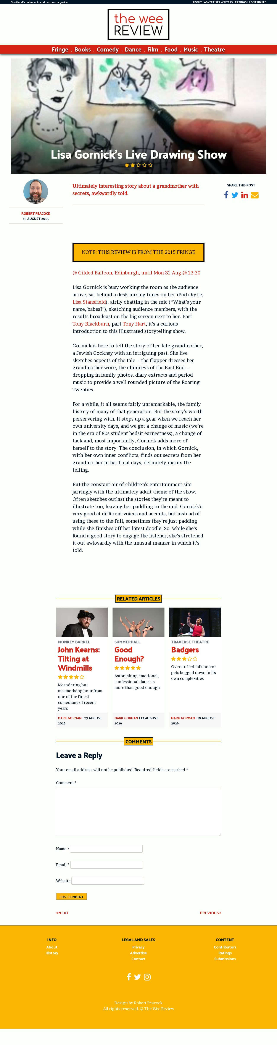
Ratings (225, 952)
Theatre (214, 49)
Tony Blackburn (90, 324)
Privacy (138, 946)
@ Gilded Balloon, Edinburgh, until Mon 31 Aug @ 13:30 (136, 273)
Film (152, 49)
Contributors (225, 946)
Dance (133, 49)
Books (82, 49)
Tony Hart (134, 324)
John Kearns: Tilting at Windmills (79, 658)
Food (171, 49)
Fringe (60, 49)
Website (63, 881)
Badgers (185, 649)
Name (62, 849)
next (63, 912)
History (51, 952)
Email (62, 865)
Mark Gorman (70, 718)
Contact (138, 958)
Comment (66, 783)
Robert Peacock (35, 213)
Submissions (225, 958)
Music (191, 49)
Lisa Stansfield (89, 302)
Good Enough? (129, 653)
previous (210, 912)
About (52, 946)
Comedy (108, 49)
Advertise (138, 952)
